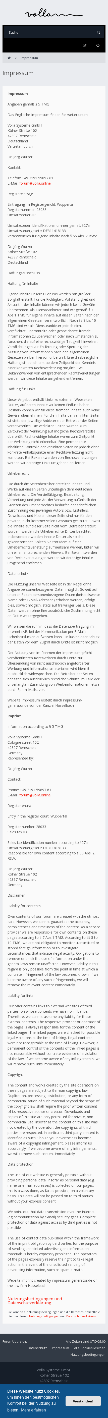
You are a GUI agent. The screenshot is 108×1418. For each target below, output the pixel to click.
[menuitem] (97, 45)
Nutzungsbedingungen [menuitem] (88, 1354)
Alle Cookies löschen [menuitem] (89, 1348)
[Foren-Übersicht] (54, 12)
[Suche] (98, 32)
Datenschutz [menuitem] (37, 1348)
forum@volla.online (35, 183)
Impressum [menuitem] (60, 1348)
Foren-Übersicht (15, 1341)
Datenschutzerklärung (81, 1316)
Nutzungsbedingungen (44, 1316)
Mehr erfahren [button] (33, 1410)
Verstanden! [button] (83, 1401)
